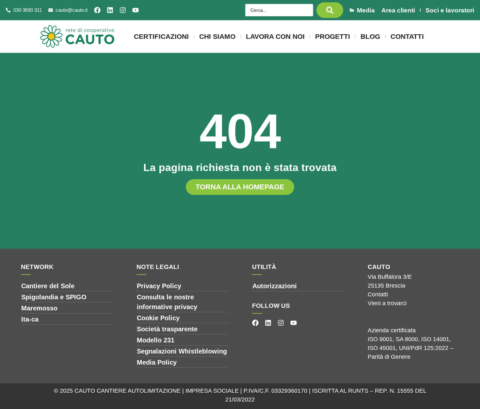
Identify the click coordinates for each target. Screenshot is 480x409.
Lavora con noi (275, 36)
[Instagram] (123, 10)
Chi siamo (217, 36)
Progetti (332, 36)
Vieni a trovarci (387, 303)
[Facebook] (97, 10)
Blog (370, 36)
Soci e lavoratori (449, 10)
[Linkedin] (110, 10)
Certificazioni (161, 36)
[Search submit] (329, 10)
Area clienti (398, 10)
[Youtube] (135, 10)
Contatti (407, 36)
